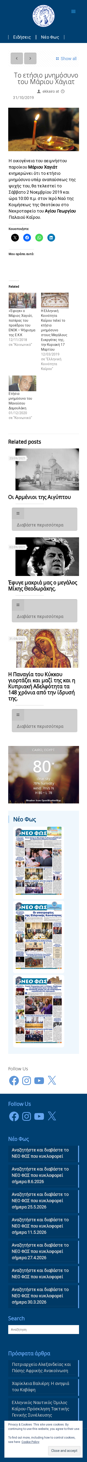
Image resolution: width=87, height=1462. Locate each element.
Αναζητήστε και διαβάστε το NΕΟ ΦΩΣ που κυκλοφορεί (40, 1153)
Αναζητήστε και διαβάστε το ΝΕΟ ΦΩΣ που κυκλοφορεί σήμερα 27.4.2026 (40, 1251)
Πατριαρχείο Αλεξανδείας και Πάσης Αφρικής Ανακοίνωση (41, 1367)
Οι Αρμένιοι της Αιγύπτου (39, 497)
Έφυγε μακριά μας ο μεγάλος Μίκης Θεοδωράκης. (42, 585)
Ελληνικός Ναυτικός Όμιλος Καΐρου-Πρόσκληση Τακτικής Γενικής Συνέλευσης (40, 1409)
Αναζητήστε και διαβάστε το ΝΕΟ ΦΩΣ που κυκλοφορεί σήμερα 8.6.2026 (40, 1175)
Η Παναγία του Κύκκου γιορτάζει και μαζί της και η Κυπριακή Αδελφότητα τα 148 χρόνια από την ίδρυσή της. (41, 686)
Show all (68, 58)
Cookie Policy (30, 1442)
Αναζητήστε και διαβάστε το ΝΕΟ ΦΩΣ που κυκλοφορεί (40, 1273)
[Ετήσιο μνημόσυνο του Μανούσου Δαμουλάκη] (22, 383)
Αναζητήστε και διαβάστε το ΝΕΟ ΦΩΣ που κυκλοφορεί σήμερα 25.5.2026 (40, 1200)
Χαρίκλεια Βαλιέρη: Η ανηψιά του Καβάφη (40, 1386)
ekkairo (49, 91)
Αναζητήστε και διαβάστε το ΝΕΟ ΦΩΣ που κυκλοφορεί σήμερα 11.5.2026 (40, 1226)
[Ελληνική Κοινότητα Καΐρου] (43, 16)
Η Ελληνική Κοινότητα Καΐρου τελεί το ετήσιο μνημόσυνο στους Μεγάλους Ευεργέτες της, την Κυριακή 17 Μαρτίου (54, 330)
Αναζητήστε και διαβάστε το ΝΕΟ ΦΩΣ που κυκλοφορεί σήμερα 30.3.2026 (40, 1296)
